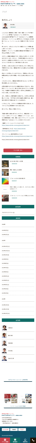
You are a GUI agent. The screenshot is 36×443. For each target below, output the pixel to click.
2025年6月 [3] (5, 271)
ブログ (6, 8)
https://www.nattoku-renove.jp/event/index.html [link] (15, 125)
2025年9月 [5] (5, 259)
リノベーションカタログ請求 (18, 406)
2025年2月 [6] (5, 288)
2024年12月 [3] (5, 305)
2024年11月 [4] (5, 309)
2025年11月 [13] (5, 250)
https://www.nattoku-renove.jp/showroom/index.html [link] (17, 136)
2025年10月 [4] (5, 255)
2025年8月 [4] (5, 263)
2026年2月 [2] (5, 230)
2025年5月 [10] (5, 276)
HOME (2, 8)
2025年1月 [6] (5, 293)
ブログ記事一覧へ (18, 150)
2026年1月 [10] (5, 234)
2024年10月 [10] (5, 313)
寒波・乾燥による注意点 (16, 170)
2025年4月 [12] (5, 280)
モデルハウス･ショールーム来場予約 (18, 380)
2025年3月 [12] (5, 284)
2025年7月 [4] (5, 267)
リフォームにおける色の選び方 (17, 178)
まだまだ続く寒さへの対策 (16, 161)
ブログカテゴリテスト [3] (8, 212)
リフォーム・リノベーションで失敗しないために (22, 195)
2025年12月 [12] (5, 246)
